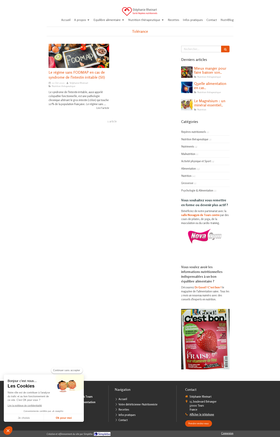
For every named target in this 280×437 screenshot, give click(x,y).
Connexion (227, 433)
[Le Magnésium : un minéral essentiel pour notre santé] (187, 104)
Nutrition (186, 176)
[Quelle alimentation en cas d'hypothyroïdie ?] (187, 87)
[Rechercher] (225, 49)
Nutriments (187, 146)
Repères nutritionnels (193, 132)
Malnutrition (188, 154)
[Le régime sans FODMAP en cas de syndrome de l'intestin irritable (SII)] (79, 56)
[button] (8, 430)
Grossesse (187, 183)
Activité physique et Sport (196, 161)
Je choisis (24, 417)
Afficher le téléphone (202, 414)
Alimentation (188, 168)
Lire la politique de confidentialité (25, 405)
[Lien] (205, 236)
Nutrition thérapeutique (194, 139)
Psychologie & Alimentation (197, 190)
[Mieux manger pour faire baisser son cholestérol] (187, 72)
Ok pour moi (64, 417)
